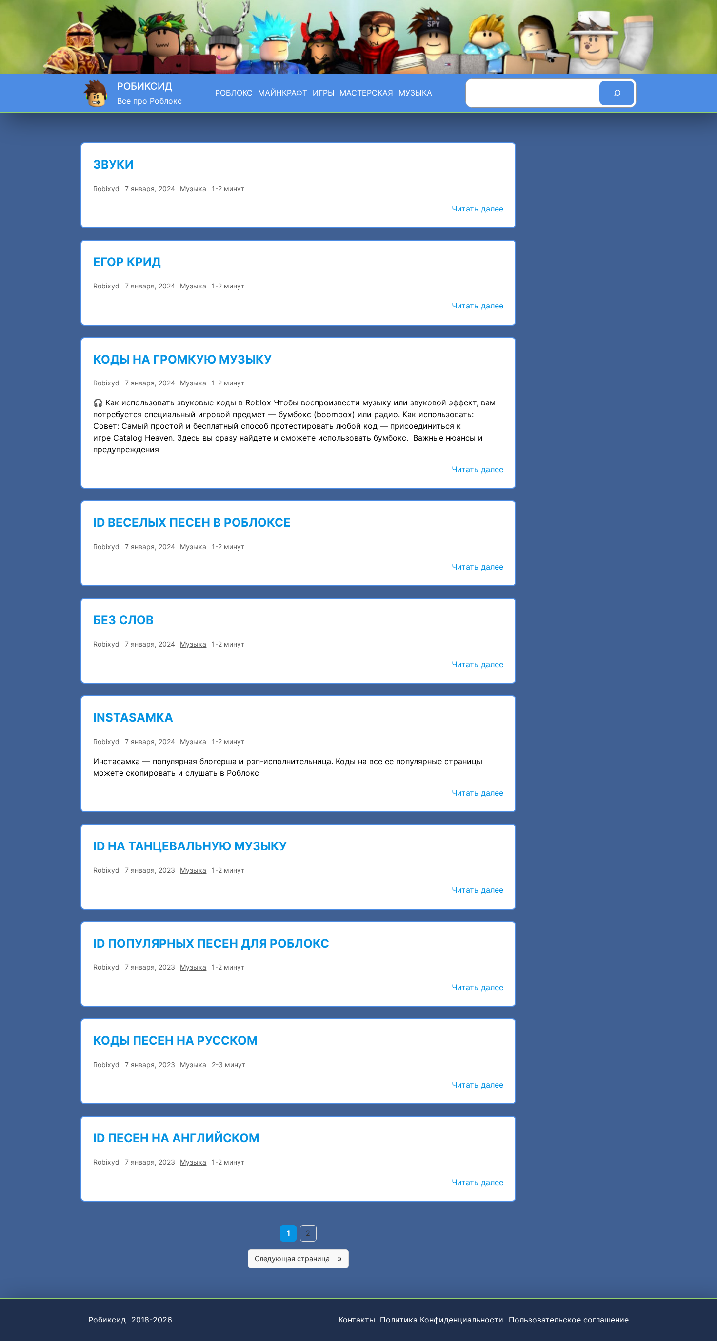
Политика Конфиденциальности (441, 1319)
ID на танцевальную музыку (190, 846)
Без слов (123, 620)
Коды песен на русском (175, 1041)
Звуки (113, 164)
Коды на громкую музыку (182, 359)
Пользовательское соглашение (569, 1319)
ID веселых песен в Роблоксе (192, 523)
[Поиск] (616, 93)
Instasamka (133, 717)
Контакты (357, 1319)
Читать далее (477, 209)
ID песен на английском (176, 1138)
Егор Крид (127, 262)
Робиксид (144, 86)
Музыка (193, 188)
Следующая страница (298, 1258)
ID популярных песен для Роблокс (211, 944)
